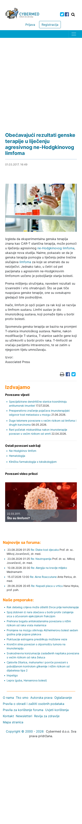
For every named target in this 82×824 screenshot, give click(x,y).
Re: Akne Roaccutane (43, 576)
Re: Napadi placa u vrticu (47, 585)
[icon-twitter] (62, 14)
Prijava (30, 25)
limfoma (25, 262)
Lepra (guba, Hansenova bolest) (27, 680)
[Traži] (73, 14)
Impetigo (12, 675)
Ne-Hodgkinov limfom (22, 450)
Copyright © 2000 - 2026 (25, 731)
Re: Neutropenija (41, 558)
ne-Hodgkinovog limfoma (55, 248)
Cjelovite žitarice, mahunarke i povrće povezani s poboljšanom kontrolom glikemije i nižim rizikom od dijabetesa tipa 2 (38, 666)
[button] (8, 505)
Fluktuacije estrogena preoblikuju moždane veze (37, 639)
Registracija (50, 25)
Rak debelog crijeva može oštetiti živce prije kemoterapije (43, 607)
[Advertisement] (41, 81)
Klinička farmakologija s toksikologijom (33, 461)
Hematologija (17, 455)
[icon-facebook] (66, 14)
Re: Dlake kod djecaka (45, 549)
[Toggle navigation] (73, 34)
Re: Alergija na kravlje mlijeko (49, 567)
